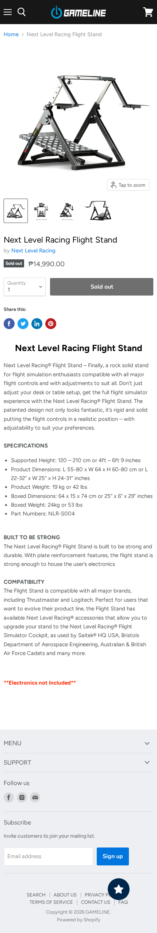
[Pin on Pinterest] (50, 323)
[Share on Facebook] (9, 323)
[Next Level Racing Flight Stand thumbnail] (15, 210)
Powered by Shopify (78, 919)
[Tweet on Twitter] (23, 323)
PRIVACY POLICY (103, 895)
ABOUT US (65, 895)
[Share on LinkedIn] (36, 323)
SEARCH (36, 895)
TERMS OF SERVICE (51, 902)
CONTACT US (95, 902)
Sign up (113, 856)
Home (11, 34)
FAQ (123, 902)
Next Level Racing (33, 250)
